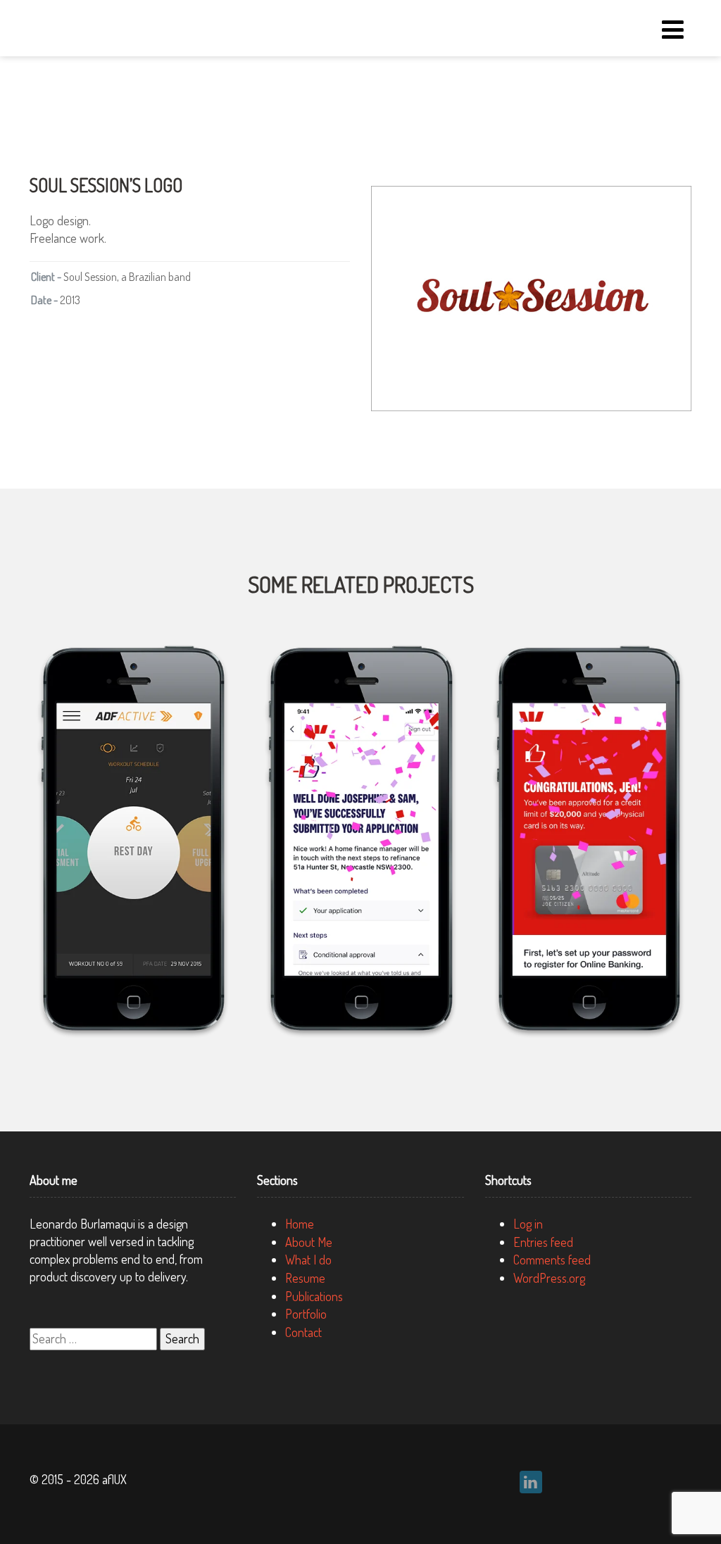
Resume (305, 1278)
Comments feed (552, 1259)
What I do (308, 1259)
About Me (308, 1242)
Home (299, 1223)
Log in (528, 1223)
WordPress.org (549, 1278)
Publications (314, 1296)
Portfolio (306, 1314)
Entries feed (543, 1242)
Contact (303, 1332)
